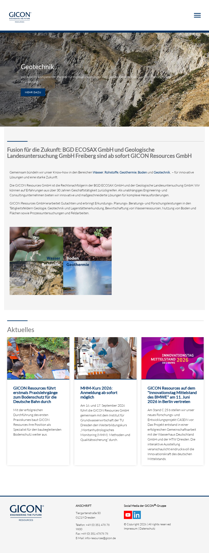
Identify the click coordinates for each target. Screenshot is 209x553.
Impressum (130, 528)
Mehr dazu (33, 92)
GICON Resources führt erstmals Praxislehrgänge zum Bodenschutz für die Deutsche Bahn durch (35, 394)
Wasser (98, 172)
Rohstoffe (111, 172)
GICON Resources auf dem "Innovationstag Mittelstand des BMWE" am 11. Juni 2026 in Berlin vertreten (172, 394)
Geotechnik (37, 67)
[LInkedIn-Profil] (137, 517)
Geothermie (128, 172)
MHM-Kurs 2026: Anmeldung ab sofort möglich (98, 392)
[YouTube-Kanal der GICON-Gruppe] (128, 517)
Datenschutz (147, 528)
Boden (142, 172)
